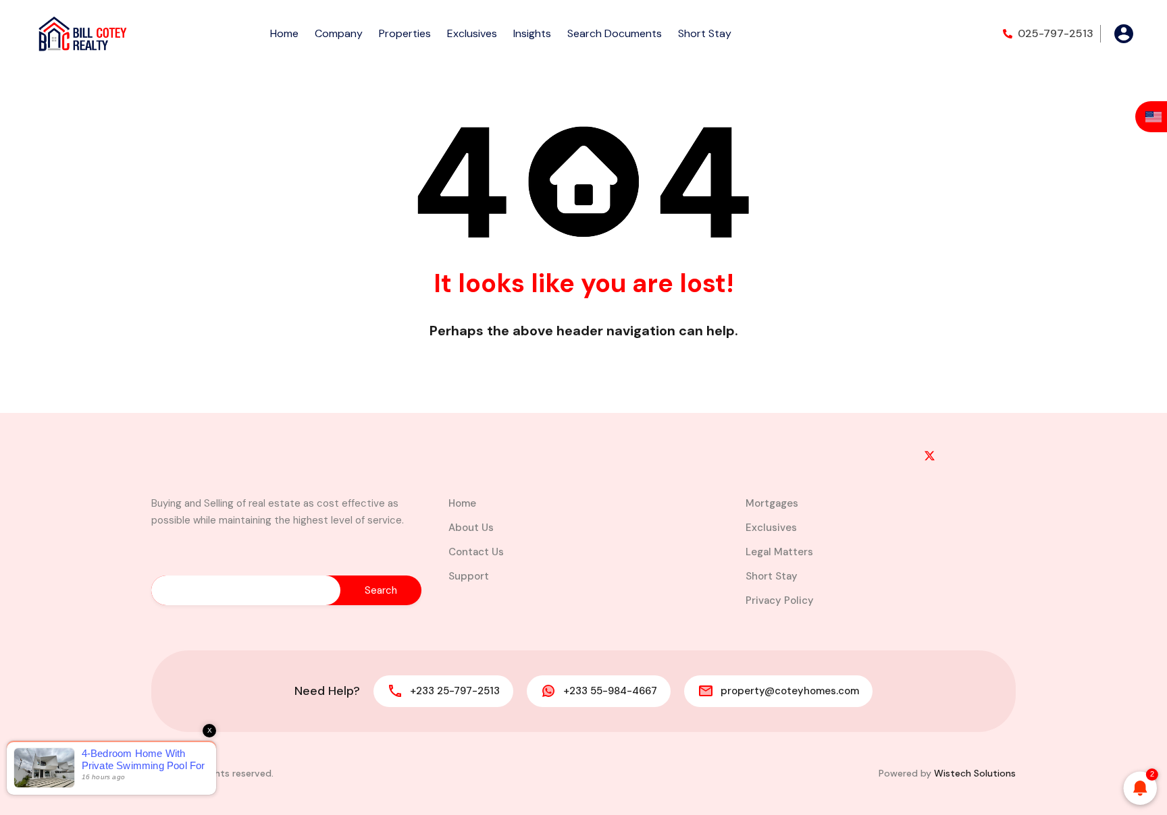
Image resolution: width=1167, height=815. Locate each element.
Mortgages (772, 503)
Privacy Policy (780, 600)
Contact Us (476, 552)
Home (284, 33)
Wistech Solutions (975, 773)
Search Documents (614, 33)
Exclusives (472, 33)
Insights (532, 33)
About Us (471, 527)
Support (468, 576)
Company (339, 33)
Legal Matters (779, 552)
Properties (405, 33)
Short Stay (704, 33)
